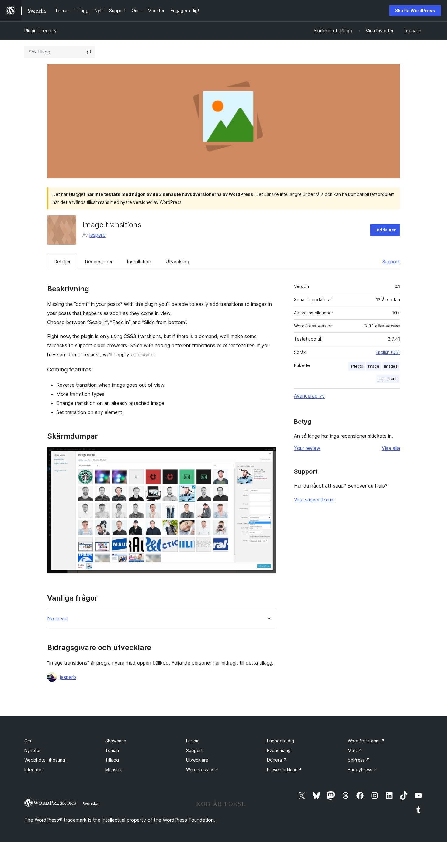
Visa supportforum (314, 500)
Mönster (113, 769)
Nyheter (32, 750)
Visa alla (391, 448)
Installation (139, 261)
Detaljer (62, 261)
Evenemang (279, 750)
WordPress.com (366, 740)
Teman (112, 750)
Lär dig (193, 740)
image (373, 366)
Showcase (115, 740)
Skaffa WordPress (415, 10)
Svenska (90, 803)
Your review (307, 448)
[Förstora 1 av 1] (268, 455)
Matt (355, 750)
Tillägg (112, 759)
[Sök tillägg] (89, 52)
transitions (388, 378)
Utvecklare (197, 759)
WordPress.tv (202, 769)
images (390, 366)
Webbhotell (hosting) (45, 759)
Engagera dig (280, 740)
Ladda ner (385, 229)
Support (391, 261)
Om (27, 740)
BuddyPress (362, 769)
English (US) (388, 352)
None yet (57, 618)
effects (356, 366)
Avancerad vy (309, 396)
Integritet (33, 769)
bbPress (359, 759)
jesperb (97, 235)
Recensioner (99, 261)
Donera (277, 759)
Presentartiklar (284, 769)
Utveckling (177, 261)
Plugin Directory (40, 30)
